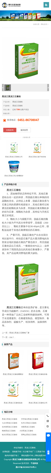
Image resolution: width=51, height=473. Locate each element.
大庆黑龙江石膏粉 (26, 431)
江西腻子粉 (40, 452)
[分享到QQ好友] (20, 113)
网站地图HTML (27, 455)
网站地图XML (40, 455)
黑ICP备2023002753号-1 (26, 467)
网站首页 (44, 24)
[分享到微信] (16, 113)
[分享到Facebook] (18, 113)
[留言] (47, 426)
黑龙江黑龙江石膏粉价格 (38, 374)
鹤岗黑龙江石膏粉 (9, 431)
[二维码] (47, 421)
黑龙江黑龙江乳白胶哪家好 (13, 176)
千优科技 (34, 463)
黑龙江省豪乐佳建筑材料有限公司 (26, 459)
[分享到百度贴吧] (24, 113)
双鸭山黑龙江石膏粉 (28, 435)
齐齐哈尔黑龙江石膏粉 (29, 419)
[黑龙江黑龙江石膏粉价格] (38, 361)
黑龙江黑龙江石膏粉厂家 (19, 333)
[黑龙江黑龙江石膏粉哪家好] (13, 361)
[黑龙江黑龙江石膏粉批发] (13, 389)
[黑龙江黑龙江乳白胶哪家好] (13, 166)
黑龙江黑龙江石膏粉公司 (13, 157)
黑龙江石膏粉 (17, 102)
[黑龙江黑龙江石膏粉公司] (13, 147)
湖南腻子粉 (16, 452)
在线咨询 (9, 130)
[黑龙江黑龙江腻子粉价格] (37, 147)
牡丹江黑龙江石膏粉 (28, 423)
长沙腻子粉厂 (28, 452)
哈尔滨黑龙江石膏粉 (9, 435)
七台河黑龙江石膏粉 (9, 423)
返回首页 (24, 130)
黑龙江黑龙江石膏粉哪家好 (13, 374)
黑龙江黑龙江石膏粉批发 (13, 403)
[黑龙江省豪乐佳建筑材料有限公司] (11, 5)
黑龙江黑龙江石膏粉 (9, 419)
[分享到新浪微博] (13, 113)
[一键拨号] (47, 415)
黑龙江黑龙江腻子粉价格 (37, 157)
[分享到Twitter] (22, 113)
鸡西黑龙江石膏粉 (28, 427)
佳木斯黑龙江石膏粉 (9, 427)
